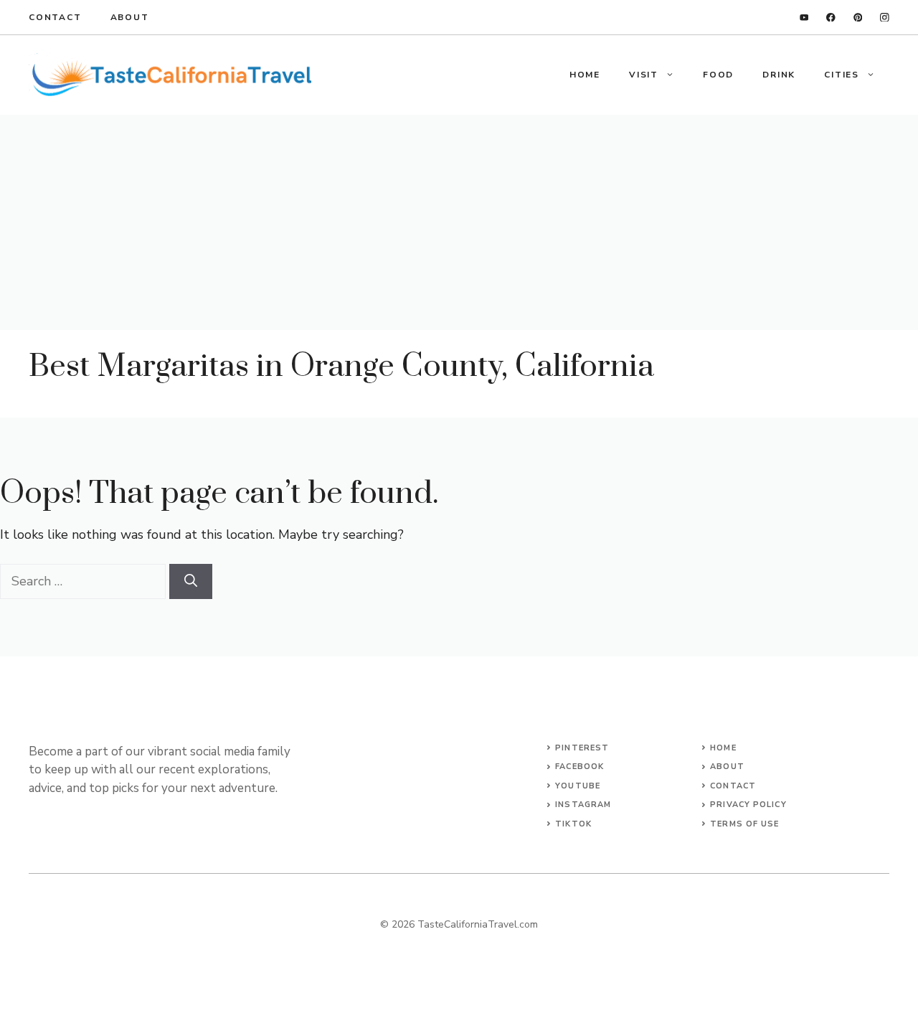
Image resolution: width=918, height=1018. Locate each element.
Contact (55, 17)
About (129, 17)
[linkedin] (804, 17)
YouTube (577, 786)
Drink (778, 74)
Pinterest (582, 748)
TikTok (573, 824)
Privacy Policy (748, 804)
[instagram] (884, 17)
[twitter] (858, 17)
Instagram (583, 804)
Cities (841, 74)
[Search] (190, 581)
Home (584, 74)
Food (718, 74)
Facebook (579, 766)
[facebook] (831, 17)
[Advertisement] (459, 222)
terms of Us (742, 824)
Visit (643, 74)
